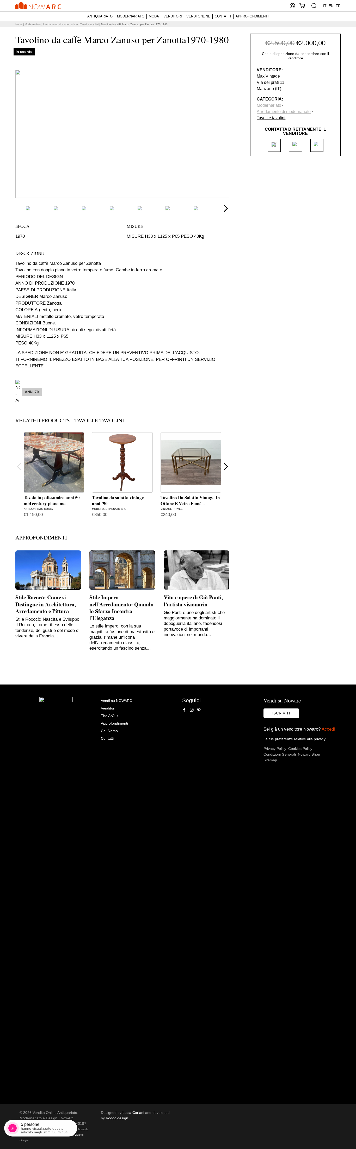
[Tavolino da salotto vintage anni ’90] (122, 462)
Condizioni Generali (279, 754)
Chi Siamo (109, 731)
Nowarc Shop (309, 754)
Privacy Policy (274, 748)
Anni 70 (32, 392)
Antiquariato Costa (38, 508)
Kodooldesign (117, 1118)
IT (325, 6)
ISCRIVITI (281, 713)
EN (331, 6)
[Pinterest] (199, 710)
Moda (154, 16)
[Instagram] (191, 710)
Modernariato (130, 16)
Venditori (172, 16)
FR (338, 6)
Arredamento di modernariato (60, 24)
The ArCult (109, 716)
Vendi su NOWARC (116, 701)
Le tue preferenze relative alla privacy (294, 739)
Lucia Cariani (133, 1112)
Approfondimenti (252, 16)
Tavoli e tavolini (89, 24)
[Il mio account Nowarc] (292, 5)
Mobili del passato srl (109, 508)
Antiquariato (100, 16)
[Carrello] (302, 5)
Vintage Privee (172, 508)
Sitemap (270, 760)
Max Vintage (268, 76)
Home (18, 24)
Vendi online (198, 16)
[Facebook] (184, 710)
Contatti (223, 16)
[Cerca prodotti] (314, 5)
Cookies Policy (300, 748)
